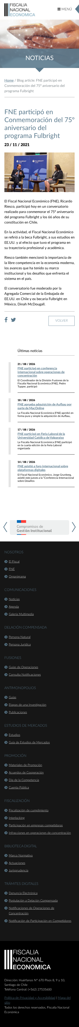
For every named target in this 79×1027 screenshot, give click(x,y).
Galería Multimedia (21, 614)
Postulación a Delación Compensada (33, 900)
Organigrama (17, 576)
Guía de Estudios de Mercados (29, 742)
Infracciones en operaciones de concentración (40, 832)
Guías (12, 697)
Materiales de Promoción (25, 765)
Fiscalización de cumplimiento (28, 810)
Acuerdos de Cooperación (26, 772)
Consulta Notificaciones (25, 674)
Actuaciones (17, 863)
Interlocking (17, 818)
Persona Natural (20, 637)
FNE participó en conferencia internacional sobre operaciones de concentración (41, 372)
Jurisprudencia (18, 870)
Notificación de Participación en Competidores (40, 920)
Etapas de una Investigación (27, 704)
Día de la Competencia (24, 780)
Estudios (14, 735)
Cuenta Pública (19, 787)
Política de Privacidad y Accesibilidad (29, 997)
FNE (12, 569)
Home (9, 80)
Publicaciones (18, 712)
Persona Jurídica (20, 644)
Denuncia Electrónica (23, 893)
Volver (61, 320)
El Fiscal (14, 561)
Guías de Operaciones (23, 667)
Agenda (14, 606)
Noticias (14, 599)
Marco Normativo (21, 855)
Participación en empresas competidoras (36, 825)
